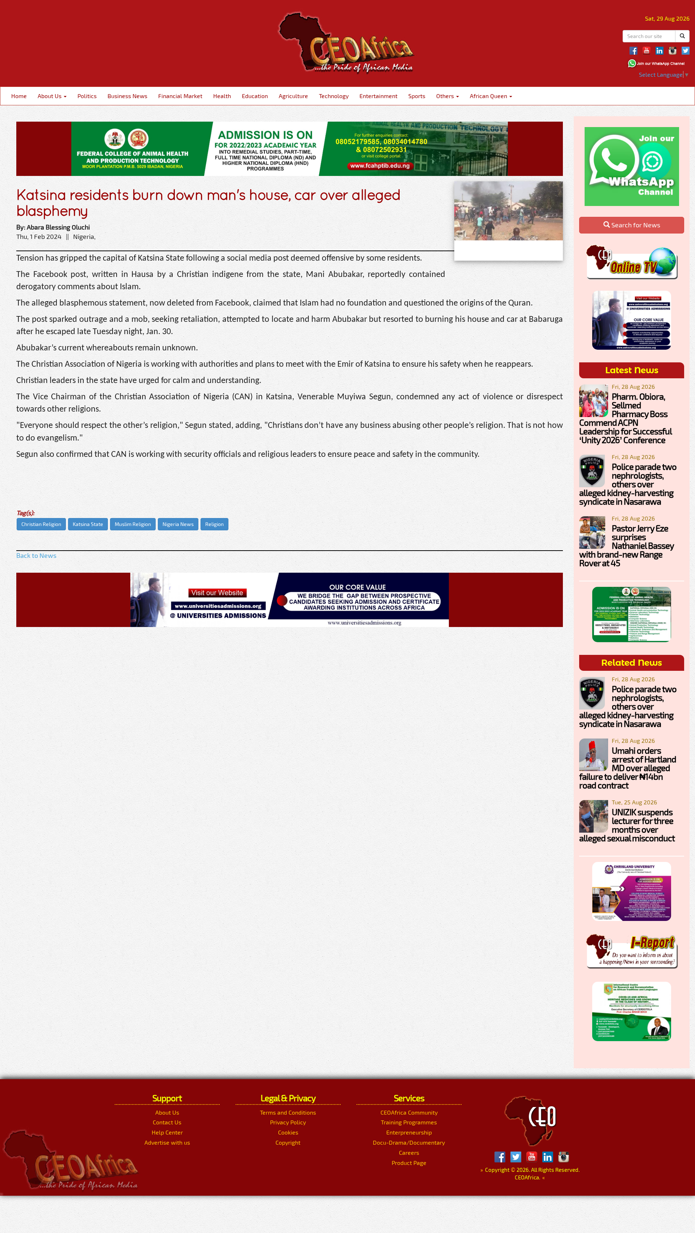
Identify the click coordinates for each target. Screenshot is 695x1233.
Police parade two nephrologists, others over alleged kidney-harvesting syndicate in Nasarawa (628, 483)
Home (19, 95)
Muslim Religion (133, 524)
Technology (334, 95)
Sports (416, 95)
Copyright (287, 1142)
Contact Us (167, 1122)
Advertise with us (167, 1142)
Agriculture (293, 95)
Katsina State (88, 524)
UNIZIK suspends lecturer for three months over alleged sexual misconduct (627, 825)
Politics (87, 95)
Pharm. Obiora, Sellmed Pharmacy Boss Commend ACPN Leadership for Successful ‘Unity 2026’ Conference (625, 418)
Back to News (36, 555)
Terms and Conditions (288, 1112)
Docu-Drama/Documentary (409, 1142)
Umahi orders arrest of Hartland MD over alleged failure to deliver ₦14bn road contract (627, 767)
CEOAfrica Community (409, 1112)
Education (255, 95)
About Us (50, 95)
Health (222, 95)
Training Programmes (409, 1122)
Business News (127, 95)
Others (445, 95)
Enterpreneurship (409, 1132)
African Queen (489, 95)
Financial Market (180, 95)
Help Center (167, 1132)
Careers (409, 1152)
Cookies (288, 1132)
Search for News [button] (635, 225)
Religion (214, 524)
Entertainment (378, 95)
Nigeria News (178, 524)
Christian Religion (41, 524)
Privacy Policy (288, 1122)
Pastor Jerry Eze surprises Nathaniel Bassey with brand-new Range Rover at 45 (626, 545)
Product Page (409, 1162)
